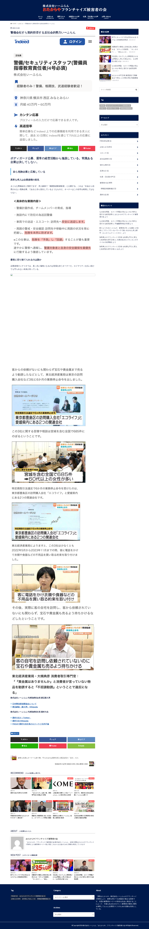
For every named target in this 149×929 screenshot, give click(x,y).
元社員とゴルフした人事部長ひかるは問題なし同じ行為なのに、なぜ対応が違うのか (125, 58)
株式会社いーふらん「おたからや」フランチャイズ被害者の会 (104, 925)
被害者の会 (106, 183)
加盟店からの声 (74, 17)
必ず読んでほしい (113, 108)
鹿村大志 (104, 195)
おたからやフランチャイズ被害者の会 (118, 105)
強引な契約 (105, 165)
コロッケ (104, 153)
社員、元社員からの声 (90, 17)
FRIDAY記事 (105, 141)
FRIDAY (102, 105)
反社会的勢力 (106, 159)
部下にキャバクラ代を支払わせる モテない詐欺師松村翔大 (125, 38)
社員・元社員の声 (107, 177)
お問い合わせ (106, 17)
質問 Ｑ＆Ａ (61, 17)
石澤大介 (104, 171)
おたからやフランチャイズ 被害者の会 (42, 838)
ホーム (40, 17)
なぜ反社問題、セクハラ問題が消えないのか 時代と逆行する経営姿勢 (125, 68)
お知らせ (50, 17)
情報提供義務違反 (126, 108)
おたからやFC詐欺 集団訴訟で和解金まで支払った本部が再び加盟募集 (125, 77)
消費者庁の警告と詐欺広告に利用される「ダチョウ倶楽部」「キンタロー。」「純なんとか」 (125, 49)
